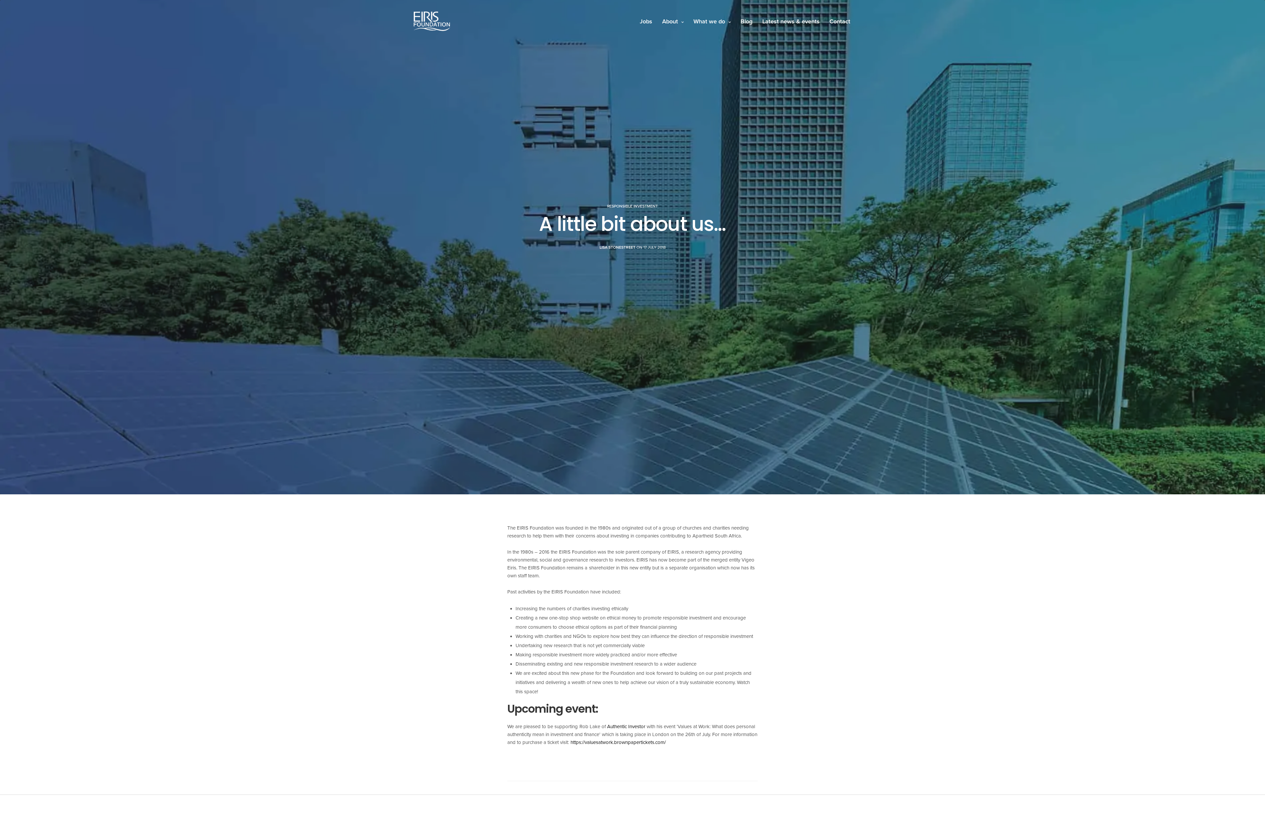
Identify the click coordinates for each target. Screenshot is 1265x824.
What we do (709, 21)
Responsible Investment (632, 206)
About (670, 21)
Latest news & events (791, 21)
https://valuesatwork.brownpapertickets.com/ (618, 742)
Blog (746, 21)
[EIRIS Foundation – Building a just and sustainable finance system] (431, 21)
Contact (839, 21)
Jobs (646, 21)
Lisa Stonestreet (617, 247)
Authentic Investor (626, 726)
